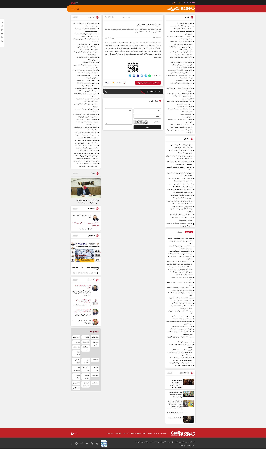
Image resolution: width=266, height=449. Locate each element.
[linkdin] (134, 75)
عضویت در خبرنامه (136, 433)
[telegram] (2, 27)
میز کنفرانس (76, 388)
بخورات (78, 342)
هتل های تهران (77, 361)
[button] (91, 229)
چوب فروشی (95, 337)
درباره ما (156, 433)
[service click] (174, 3)
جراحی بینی (76, 337)
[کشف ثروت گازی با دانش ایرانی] (95, 312)
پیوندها (150, 433)
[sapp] (2, 38)
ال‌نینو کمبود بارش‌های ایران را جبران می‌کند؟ (82, 322)
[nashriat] (181, 8)
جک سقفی (95, 383)
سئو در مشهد (76, 347)
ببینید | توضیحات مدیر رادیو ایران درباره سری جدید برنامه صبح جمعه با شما (87, 201)
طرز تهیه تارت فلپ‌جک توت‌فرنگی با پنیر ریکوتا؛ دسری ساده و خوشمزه (179, 224)
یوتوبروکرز (86, 337)
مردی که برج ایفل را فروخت (175, 418)
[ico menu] (73, 9)
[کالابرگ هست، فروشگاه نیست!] (188, 407)
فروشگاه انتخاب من (86, 361)
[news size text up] (106, 38)
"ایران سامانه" (183, 445)
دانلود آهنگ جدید (86, 348)
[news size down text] (113, 38)
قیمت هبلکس (78, 376)
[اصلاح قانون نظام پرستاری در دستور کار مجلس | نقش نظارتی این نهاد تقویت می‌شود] (95, 290)
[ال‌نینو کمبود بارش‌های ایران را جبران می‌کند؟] (95, 322)
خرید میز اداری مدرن (86, 384)
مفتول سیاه (95, 375)
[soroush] (130, 75)
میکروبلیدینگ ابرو (85, 368)
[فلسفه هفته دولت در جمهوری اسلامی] (71, 217)
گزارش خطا (108, 83)
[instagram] (2, 23)
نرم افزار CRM (78, 353)
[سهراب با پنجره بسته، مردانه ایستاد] (95, 302)
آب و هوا (126, 433)
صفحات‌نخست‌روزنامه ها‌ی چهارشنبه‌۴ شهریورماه (85, 268)
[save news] (112, 17)
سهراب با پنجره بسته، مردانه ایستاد (82, 305)
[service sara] (186, 3)
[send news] (109, 17)
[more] (169, 373)
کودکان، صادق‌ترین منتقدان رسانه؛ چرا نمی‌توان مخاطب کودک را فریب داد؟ (175, 394)
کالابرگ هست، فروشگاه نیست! (174, 413)
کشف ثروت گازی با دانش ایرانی (83, 315)
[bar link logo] (74, 3)
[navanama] (192, 3)
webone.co (95, 360)
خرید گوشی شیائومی (95, 343)
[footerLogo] (183, 433)
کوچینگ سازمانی (87, 376)
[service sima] (180, 3)
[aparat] (2, 34)
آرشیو (144, 433)
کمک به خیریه (96, 368)
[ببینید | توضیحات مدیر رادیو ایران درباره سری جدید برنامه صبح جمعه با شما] (86, 188)
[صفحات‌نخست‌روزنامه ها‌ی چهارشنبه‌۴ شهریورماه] (86, 252)
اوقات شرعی (118, 433)
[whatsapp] (149, 75)
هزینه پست (86, 342)
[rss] (2, 41)
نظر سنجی (110, 433)
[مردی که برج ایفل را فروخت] (188, 419)
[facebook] (138, 75)
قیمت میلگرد (76, 383)
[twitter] (2, 30)
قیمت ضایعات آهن (76, 368)
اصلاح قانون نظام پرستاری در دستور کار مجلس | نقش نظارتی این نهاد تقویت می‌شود (82, 293)
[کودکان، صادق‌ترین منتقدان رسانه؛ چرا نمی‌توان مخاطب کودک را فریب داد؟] (188, 394)
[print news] (106, 17)
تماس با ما (163, 433)
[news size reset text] (109, 38)
